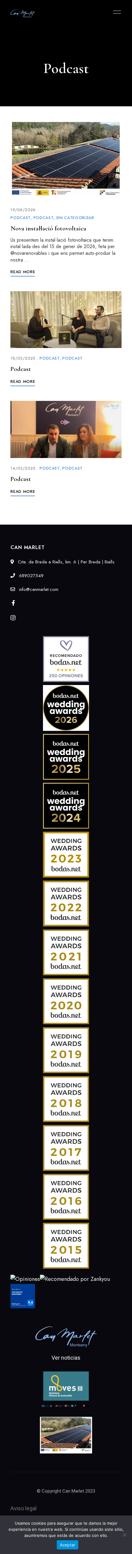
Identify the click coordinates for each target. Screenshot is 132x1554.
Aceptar (68, 1544)
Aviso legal (23, 1508)
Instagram (13, 618)
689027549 (30, 575)
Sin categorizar (75, 218)
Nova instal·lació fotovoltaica (48, 228)
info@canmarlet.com (37, 589)
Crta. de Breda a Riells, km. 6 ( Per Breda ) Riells (65, 562)
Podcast (20, 218)
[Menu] (115, 12)
